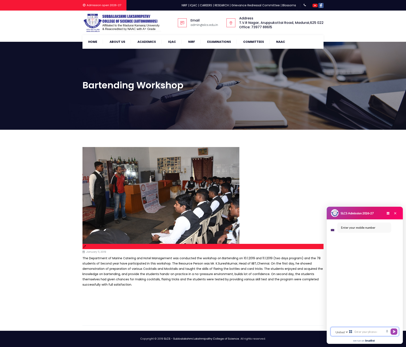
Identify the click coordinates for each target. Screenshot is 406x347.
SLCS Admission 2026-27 (357, 213)
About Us (117, 42)
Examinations (219, 42)
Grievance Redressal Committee (255, 5)
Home (92, 42)
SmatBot (370, 340)
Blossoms (289, 5)
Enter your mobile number (358, 227)
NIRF (184, 5)
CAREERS (206, 5)
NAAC (280, 42)
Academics (146, 42)
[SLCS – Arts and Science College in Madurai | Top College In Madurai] (121, 23)
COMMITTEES (253, 42)
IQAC (193, 5)
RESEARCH (222, 5)
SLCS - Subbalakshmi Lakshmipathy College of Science (201, 339)
